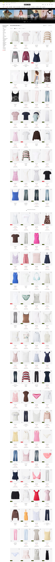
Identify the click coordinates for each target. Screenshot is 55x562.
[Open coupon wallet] (42, 4)
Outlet (4, 2)
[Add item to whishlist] (19, 31)
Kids (9, 4)
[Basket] (51, 4)
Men (6, 4)
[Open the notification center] (47, 4)
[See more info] (15, 67)
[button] (45, 25)
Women (4, 4)
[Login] (45, 4)
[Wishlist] (49, 4)
